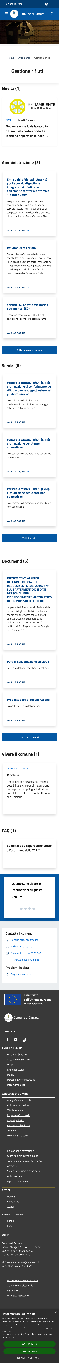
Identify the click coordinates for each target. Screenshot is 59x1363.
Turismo (11, 1130)
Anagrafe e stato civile (19, 1100)
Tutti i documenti (29, 737)
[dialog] (29, 1336)
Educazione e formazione (20, 1151)
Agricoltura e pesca (17, 1181)
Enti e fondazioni (16, 1069)
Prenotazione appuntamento (22, 1280)
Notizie (11, 1196)
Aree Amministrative (18, 1059)
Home (11, 58)
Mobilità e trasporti (17, 1135)
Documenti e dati (16, 1085)
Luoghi (10, 1221)
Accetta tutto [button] (29, 1344)
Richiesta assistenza (18, 1295)
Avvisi (9, 119)
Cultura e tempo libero (19, 1105)
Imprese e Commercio (18, 1115)
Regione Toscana (13, 4)
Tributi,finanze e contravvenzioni (24, 1161)
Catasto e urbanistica (18, 1125)
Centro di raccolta (17, 768)
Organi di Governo (17, 1054)
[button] (29, 1357)
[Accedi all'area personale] (47, 4)
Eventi (10, 1226)
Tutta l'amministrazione (29, 350)
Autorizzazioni (14, 1176)
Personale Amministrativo (21, 1080)
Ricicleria (13, 774)
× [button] (55, 1312)
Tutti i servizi (29, 538)
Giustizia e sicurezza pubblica (22, 1156)
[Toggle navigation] (6, 13)
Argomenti (24, 58)
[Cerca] (52, 14)
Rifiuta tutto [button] (29, 1351)
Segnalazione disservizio (20, 1285)
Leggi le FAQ (13, 1290)
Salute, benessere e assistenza (23, 1171)
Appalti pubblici (15, 1120)
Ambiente (12, 1166)
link (13, 1337)
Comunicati (13, 1201)
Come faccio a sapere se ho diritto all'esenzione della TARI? (29, 848)
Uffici (10, 1064)
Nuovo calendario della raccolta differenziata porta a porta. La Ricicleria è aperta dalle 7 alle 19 (27, 131)
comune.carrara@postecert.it (23, 1262)
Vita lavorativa (15, 1110)
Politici (10, 1074)
